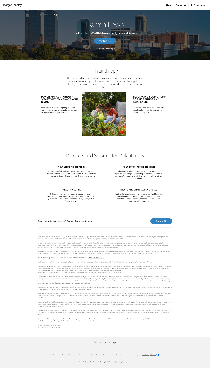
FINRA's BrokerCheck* (96, 258)
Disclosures (54, 355)
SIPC (116, 362)
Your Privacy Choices (149, 355)
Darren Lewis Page (50, 15)
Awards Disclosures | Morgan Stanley (49, 325)
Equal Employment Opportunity (127, 355)
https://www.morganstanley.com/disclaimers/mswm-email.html (60, 272)
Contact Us (95, 355)
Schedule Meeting (105, 48)
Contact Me (105, 41)
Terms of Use (83, 355)
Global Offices (107, 355)
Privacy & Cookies (68, 355)
